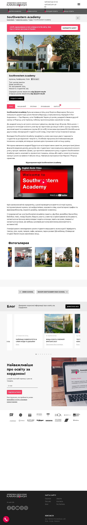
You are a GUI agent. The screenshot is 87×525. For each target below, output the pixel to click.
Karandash (10, 20)
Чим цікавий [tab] (21, 106)
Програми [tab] (33, 106)
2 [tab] (38, 354)
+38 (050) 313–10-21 (51, 2)
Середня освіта (21, 20)
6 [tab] (47, 354)
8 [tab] (51, 354)
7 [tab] (49, 354)
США (30, 20)
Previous (9, 53)
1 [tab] (36, 354)
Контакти (59, 501)
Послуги (48, 498)
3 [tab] (40, 354)
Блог (46, 504)
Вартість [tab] (57, 105)
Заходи (59, 498)
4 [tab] (42, 354)
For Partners (60, 504)
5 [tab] (45, 354)
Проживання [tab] (45, 106)
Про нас (48, 501)
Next (77, 53)
